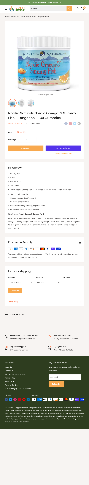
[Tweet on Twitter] (74, 123)
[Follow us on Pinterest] (19, 399)
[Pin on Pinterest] (70, 123)
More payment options (63, 154)
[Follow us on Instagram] (15, 399)
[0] (82, 8)
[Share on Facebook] (66, 123)
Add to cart (25, 148)
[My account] (78, 8)
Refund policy (10, 378)
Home (7, 16)
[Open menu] (6, 9)
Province (39, 277)
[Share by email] (79, 123)
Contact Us (9, 371)
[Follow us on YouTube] (23, 399)
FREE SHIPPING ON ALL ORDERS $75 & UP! (45, 2)
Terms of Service (11, 385)
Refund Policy (13, 302)
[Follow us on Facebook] (6, 399)
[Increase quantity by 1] (33, 139)
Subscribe (56, 384)
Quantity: (12, 140)
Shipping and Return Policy (15, 374)
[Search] (69, 8)
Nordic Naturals (15, 123)
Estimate (15, 290)
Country (11, 277)
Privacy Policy (10, 381)
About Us (8, 367)
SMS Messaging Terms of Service (18, 389)
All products (15, 16)
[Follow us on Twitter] (10, 399)
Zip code (66, 277)
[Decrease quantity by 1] (19, 139)
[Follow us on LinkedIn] (28, 399)
